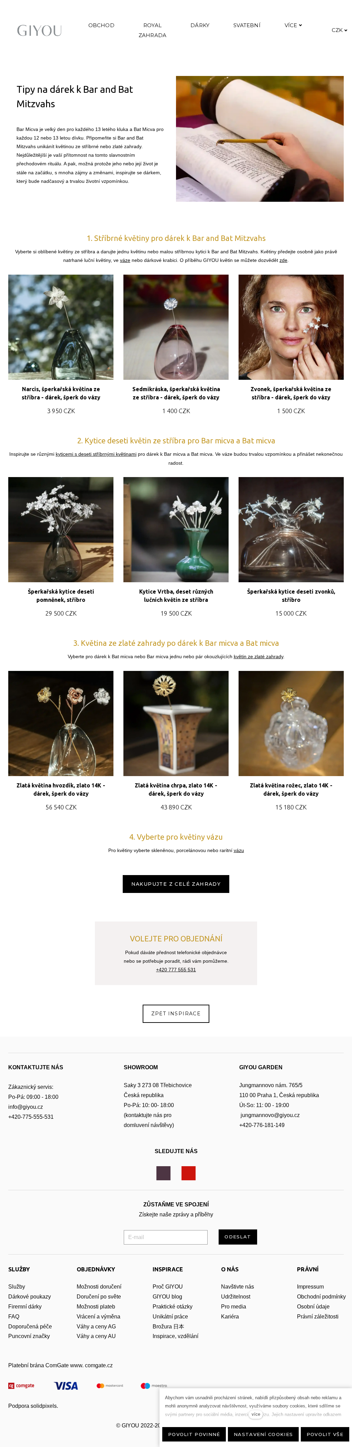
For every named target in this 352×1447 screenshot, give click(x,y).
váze (125, 260)
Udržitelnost (236, 1297)
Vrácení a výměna (98, 1316)
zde (283, 260)
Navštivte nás (237, 1287)
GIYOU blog (167, 1297)
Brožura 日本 (168, 1326)
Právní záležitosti (318, 1316)
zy (48, 1297)
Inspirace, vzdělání (175, 1336)
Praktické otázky (172, 1307)
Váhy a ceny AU (97, 1336)
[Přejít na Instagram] (163, 1173)
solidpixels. (44, 1406)
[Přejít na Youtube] (189, 1173)
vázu (239, 850)
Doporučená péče (30, 1326)
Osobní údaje (313, 1307)
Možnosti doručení (99, 1287)
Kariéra (230, 1316)
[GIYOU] (41, 30)
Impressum (310, 1287)
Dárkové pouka (26, 1297)
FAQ (13, 1316)
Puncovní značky (29, 1336)
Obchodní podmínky (321, 1297)
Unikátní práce (170, 1316)
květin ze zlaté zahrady (258, 656)
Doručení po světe (99, 1297)
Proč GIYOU (168, 1287)
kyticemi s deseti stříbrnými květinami (96, 454)
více (256, 1414)
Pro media (233, 1307)
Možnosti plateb (96, 1307)
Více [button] (291, 25)
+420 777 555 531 (176, 969)
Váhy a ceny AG (97, 1326)
